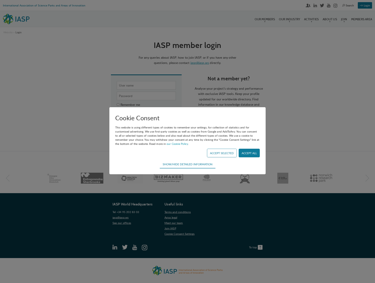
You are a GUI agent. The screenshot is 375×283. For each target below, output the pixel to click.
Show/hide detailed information (187, 164)
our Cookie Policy (177, 144)
